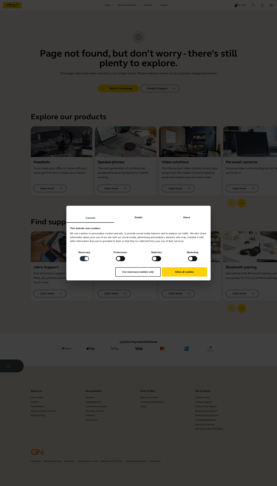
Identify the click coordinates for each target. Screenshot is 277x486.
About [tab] (186, 217)
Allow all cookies (184, 271)
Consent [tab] (90, 217)
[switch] (120, 258)
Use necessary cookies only (138, 271)
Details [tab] (139, 217)
